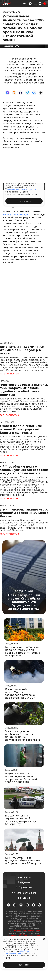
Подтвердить (24, 965)
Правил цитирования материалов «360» (24, 930)
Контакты (24, 877)
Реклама (24, 897)
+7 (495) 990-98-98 (24, 892)
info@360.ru (24, 887)
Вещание (24, 882)
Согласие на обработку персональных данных (24, 936)
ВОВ (17, 46)
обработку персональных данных (16, 952)
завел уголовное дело (17, 214)
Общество (8, 46)
